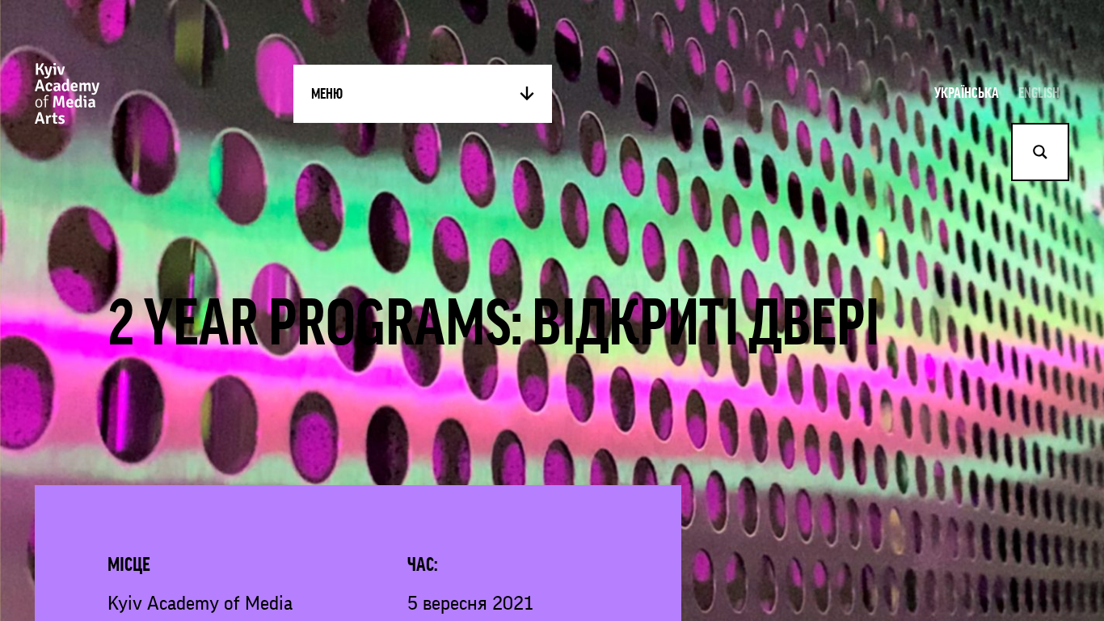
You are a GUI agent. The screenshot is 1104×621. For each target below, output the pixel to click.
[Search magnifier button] (1040, 152)
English (1039, 93)
